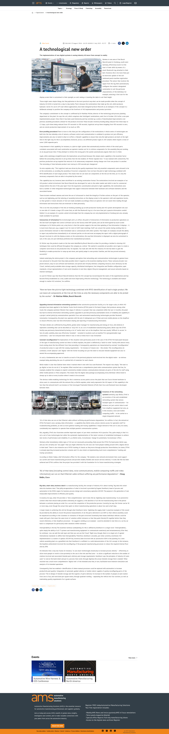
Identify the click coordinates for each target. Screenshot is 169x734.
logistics (43, 586)
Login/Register (127, 3)
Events (50, 3)
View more (132, 658)
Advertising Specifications (87, 731)
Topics (60, 8)
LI (103, 731)
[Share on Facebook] (119, 43)
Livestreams (63, 3)
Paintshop (89, 8)
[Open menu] (33, 3)
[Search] (115, 3)
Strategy (69, 8)
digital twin (35, 586)
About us (57, 731)
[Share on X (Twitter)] (123, 43)
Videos (109, 3)
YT (111, 731)
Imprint (62, 731)
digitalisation (51, 586)
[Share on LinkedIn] (127, 43)
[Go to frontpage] (39, 3)
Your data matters (41, 731)
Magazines (75, 3)
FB (107, 731)
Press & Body (78, 8)
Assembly (98, 8)
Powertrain (107, 8)
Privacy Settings (75, 731)
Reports (86, 3)
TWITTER (115, 731)
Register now (57, 726)
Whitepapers (98, 3)
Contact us (67, 731)
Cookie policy (50, 731)
